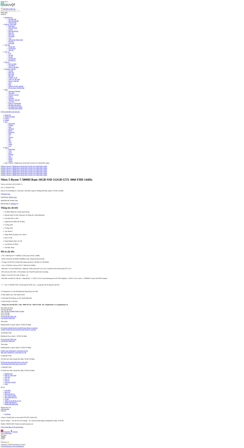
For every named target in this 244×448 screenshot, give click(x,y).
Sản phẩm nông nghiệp (15, 108)
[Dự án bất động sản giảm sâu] (10, 112)
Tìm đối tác (11, 65)
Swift (10, 153)
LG (9, 135)
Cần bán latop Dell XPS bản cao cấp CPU (13, 364)
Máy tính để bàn (13, 31)
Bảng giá (7, 392)
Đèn (9, 84)
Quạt (9, 83)
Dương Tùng (13, 197)
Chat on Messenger (18, 446)
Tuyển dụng (12, 48)
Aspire (10, 161)
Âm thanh (11, 36)
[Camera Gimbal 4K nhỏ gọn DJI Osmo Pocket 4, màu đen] (19, 328)
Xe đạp (10, 57)
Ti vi (9, 38)
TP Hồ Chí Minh (10, 117)
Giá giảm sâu (12, 19)
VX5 (9, 151)
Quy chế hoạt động (10, 395)
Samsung (11, 129)
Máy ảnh (11, 33)
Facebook (7, 414)
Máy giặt (11, 72)
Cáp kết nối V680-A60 (8, 318)
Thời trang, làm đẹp (14, 91)
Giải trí (10, 96)
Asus (9, 142)
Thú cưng (11, 93)
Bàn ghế (10, 76)
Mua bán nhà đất (13, 21)
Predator (10, 154)
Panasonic (11, 132)
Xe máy (10, 55)
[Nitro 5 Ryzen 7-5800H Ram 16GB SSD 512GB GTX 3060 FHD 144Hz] (24, 166)
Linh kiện (11, 43)
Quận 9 (7, 118)
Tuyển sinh (11, 47)
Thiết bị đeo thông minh (15, 40)
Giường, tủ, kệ (12, 77)
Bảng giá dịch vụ (10, 394)
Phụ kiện (11, 41)
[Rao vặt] (8, 6)
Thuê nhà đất (12, 22)
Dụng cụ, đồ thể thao (14, 103)
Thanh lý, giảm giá (14, 100)
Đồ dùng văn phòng (14, 105)
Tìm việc (11, 50)
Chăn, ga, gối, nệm (14, 79)
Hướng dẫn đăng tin (11, 402)
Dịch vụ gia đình (13, 67)
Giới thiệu (8, 390)
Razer (10, 130)
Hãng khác (11, 123)
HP (9, 139)
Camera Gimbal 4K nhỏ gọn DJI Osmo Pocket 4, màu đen (18, 329)
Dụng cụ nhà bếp (13, 81)
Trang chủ (8, 115)
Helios (10, 159)
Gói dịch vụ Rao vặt (9, 9)
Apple (10, 144)
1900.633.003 (5, 409)
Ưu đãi (7, 399)
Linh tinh (11, 98)
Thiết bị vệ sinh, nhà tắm (15, 86)
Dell (9, 141)
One (9, 156)
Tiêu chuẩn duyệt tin (11, 397)
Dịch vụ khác (12, 64)
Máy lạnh (11, 74)
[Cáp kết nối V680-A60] (8, 316)
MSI (9, 134)
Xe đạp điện (12, 59)
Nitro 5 (7, 147)
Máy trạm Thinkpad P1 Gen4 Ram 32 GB (13, 352)
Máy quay (11, 34)
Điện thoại (11, 26)
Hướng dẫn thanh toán (11, 404)
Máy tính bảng (12, 28)
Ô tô (9, 53)
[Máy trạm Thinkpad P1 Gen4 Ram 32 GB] (14, 351)
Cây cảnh (11, 101)
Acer (6, 122)
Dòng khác (11, 149)
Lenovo (10, 137)
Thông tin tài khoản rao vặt (13, 401)
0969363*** (14, 204)
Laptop (10, 29)
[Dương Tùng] (5, 194)
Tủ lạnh (10, 71)
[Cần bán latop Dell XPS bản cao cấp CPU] (14, 362)
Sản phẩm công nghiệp (15, 107)
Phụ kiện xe (12, 60)
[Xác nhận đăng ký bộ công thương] (12, 427)
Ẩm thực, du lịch (13, 95)
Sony (10, 127)
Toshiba (10, 125)
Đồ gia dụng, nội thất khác (16, 88)
